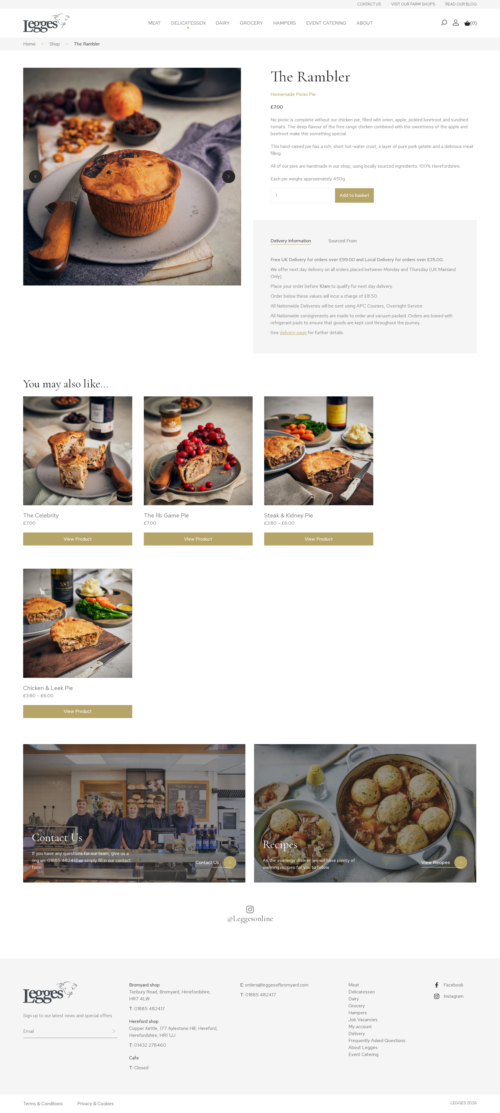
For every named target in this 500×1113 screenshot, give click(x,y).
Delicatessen (188, 23)
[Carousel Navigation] (132, 176)
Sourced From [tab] (342, 241)
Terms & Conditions (43, 1104)
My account (360, 1027)
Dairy (223, 23)
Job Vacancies (363, 1020)
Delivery (356, 1033)
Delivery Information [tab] (291, 241)
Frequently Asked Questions (376, 1040)
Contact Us (369, 4)
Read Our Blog (461, 4)
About (364, 23)
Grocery (251, 23)
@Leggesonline (250, 918)
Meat (154, 23)
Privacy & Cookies (95, 1104)
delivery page (293, 332)
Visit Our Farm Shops (413, 4)
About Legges (363, 1047)
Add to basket (354, 195)
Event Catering (326, 23)
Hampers (284, 23)
